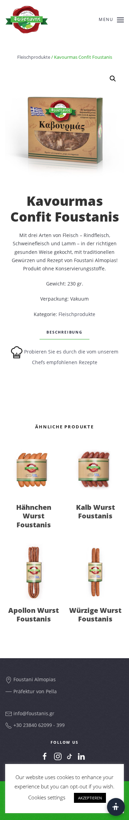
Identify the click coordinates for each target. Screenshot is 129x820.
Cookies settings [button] (46, 797)
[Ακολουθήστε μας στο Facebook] (45, 756)
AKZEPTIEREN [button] (90, 797)
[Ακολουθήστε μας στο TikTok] (69, 756)
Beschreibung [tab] (64, 332)
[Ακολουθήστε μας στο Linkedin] (81, 756)
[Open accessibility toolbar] (116, 807)
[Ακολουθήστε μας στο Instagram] (58, 756)
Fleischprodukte (33, 57)
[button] (113, 78)
